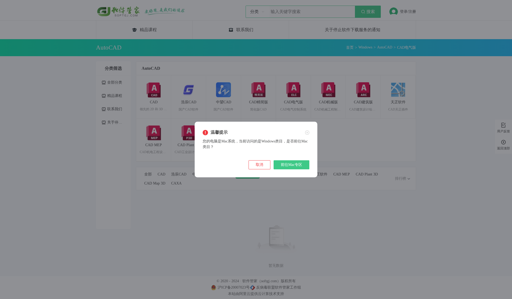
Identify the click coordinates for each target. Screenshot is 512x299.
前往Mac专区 (291, 165)
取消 (259, 165)
